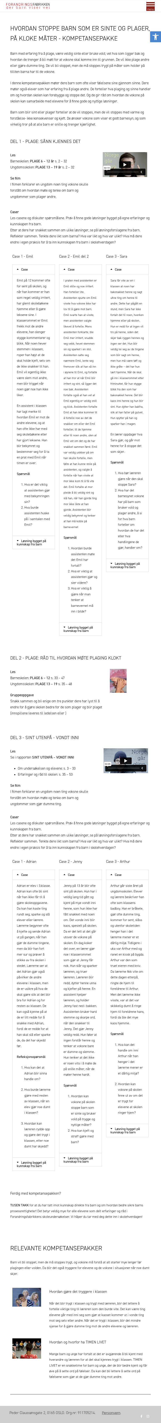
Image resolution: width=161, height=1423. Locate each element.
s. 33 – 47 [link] (47, 678)
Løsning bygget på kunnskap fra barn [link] (31, 542)
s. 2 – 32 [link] (48, 161)
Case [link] (24, 269)
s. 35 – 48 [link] (53, 684)
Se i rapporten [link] (21, 757)
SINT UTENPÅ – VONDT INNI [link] (53, 757)
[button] (34, 269)
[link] (155, 36)
